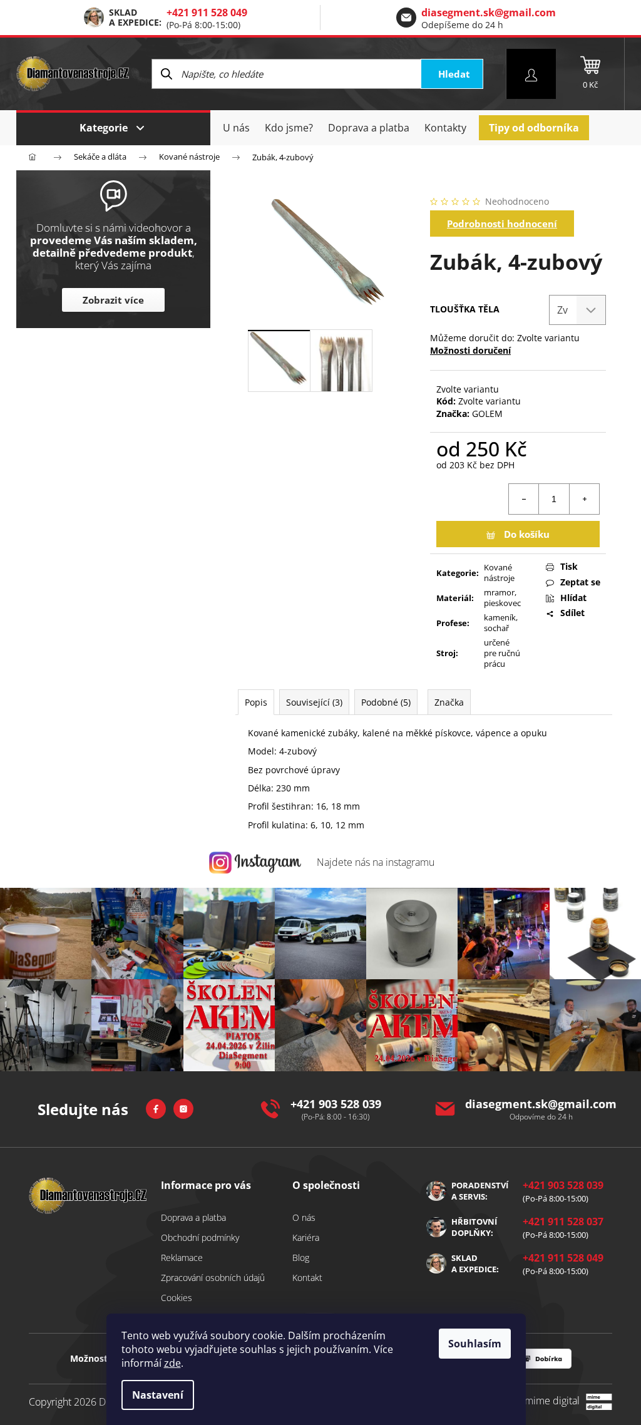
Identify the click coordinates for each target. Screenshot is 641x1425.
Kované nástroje (499, 573)
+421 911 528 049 (207, 12)
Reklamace (182, 1257)
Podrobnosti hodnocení (502, 223)
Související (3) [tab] (314, 702)
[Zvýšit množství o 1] (584, 499)
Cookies (176, 1298)
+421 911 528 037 (563, 1221)
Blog (300, 1257)
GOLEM (487, 413)
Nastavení (157, 1395)
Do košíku (527, 534)
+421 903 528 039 (335, 1103)
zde (172, 1363)
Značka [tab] (449, 702)
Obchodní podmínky (200, 1237)
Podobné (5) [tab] (386, 702)
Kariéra (305, 1237)
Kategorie (103, 128)
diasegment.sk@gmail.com (488, 12)
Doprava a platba (193, 1217)
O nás (303, 1217)
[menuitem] (236, 127)
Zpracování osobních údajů (213, 1278)
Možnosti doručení (470, 350)
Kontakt (307, 1278)
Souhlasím (474, 1343)
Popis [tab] (256, 702)
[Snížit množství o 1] (524, 499)
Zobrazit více (113, 300)
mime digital (548, 1400)
